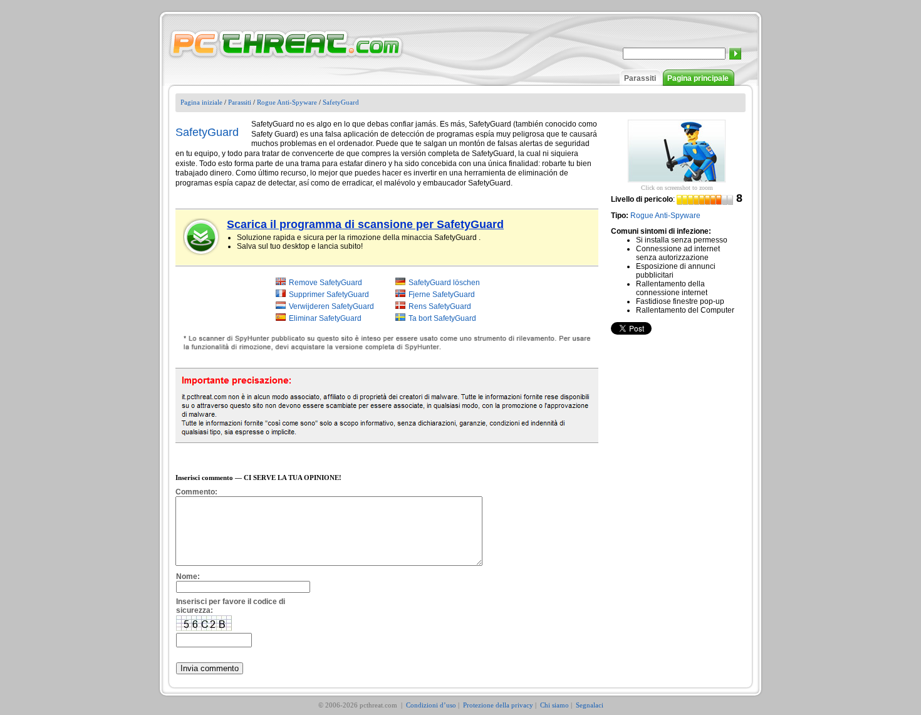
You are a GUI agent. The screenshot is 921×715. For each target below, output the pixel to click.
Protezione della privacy (498, 705)
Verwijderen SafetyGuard (331, 306)
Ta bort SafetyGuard (442, 318)
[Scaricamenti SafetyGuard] (202, 237)
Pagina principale (698, 78)
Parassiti (640, 78)
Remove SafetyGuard (325, 282)
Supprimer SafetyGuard (329, 294)
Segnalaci (589, 705)
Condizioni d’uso (431, 705)
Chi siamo (554, 705)
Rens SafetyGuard (439, 306)
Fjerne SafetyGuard (441, 294)
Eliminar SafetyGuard (325, 318)
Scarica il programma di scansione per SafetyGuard (365, 224)
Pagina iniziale (201, 102)
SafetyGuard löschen (444, 282)
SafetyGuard (341, 102)
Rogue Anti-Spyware (287, 102)
